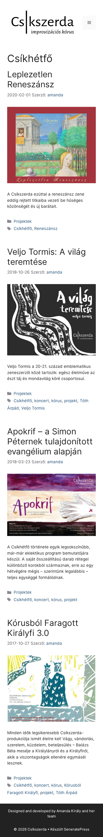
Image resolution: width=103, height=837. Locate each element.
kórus (56, 400)
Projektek (23, 221)
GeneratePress (76, 829)
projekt (70, 400)
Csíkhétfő (23, 228)
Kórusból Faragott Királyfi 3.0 (42, 628)
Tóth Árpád (66, 792)
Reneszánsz (45, 228)
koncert (41, 400)
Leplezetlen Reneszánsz (30, 79)
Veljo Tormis (33, 408)
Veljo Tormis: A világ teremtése (46, 257)
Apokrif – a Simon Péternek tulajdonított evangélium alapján (50, 441)
